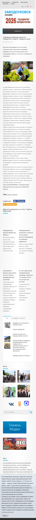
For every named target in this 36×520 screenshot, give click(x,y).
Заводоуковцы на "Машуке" (21, 355)
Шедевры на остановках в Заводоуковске (21, 324)
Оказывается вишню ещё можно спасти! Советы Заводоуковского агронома (9, 275)
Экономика (24, 2)
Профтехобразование (9, 469)
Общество (15, 2)
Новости (17, 31)
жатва (18, 469)
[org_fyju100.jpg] (9, 376)
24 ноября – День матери (19, 467)
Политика (6, 4)
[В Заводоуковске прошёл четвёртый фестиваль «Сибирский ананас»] (9, 391)
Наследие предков (17, 463)
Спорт (12, 4)
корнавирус (25, 465)
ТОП (7, 318)
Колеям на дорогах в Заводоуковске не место (20, 335)
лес (4, 465)
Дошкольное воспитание (23, 471)
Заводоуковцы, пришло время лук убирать (9, 232)
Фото (5, 366)
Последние (15, 318)
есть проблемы (7, 463)
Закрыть (4, 515)
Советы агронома (12, 194)
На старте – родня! (15, 465)
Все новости (6, 2)
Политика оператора (8, 512)
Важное (22, 318)
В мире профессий (18, 329)
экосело (7, 465)
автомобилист (27, 463)
